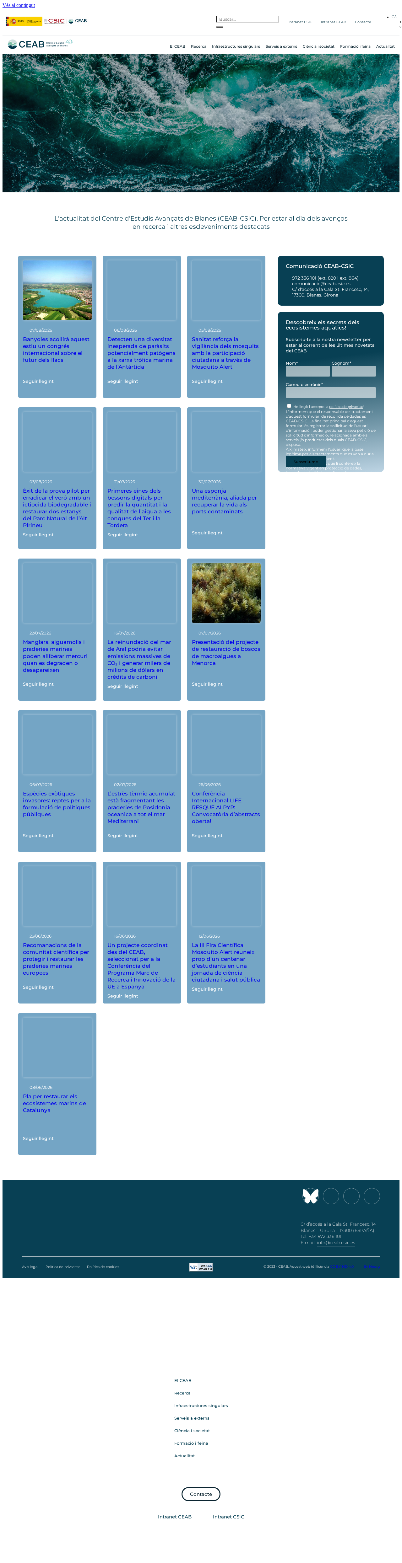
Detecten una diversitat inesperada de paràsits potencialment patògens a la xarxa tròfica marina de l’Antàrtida (141, 353)
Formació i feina (355, 46)
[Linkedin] (372, 1196)
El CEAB (177, 46)
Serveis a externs (281, 46)
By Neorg (372, 1266)
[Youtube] (351, 1196)
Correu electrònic (304, 384)
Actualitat (385, 46)
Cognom (341, 363)
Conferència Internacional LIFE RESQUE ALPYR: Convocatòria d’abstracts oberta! (226, 807)
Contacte (363, 22)
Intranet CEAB (333, 22)
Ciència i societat (318, 46)
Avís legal (30, 1267)
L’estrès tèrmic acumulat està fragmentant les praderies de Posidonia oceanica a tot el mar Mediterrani (141, 807)
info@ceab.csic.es (336, 1242)
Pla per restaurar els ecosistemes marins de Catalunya (54, 1103)
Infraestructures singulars (236, 46)
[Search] (219, 27)
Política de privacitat (63, 1267)
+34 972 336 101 (325, 1236)
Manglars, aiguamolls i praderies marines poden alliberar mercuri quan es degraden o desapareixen (55, 656)
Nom (292, 363)
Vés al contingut (19, 5)
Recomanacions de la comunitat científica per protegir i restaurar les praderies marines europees (56, 959)
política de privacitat (346, 406)
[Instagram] (331, 1196)
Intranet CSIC (300, 22)
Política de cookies (103, 1267)
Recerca (198, 46)
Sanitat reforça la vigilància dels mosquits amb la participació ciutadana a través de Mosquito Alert (225, 353)
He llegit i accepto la (328, 406)
